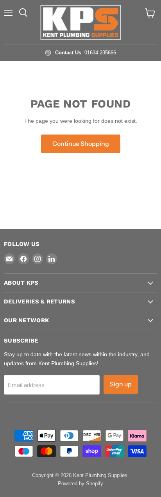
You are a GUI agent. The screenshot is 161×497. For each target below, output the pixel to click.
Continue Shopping (80, 143)
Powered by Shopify (80, 483)
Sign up (121, 384)
